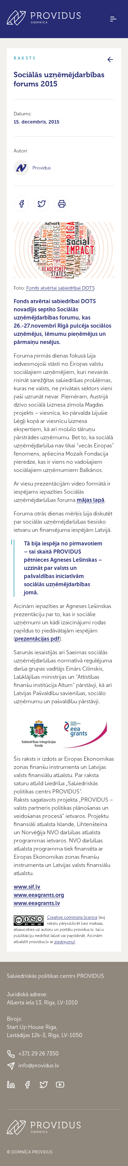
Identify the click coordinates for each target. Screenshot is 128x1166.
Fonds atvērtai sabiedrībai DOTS (60, 288)
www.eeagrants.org (39, 895)
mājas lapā (90, 500)
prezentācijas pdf (37, 639)
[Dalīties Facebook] (21, 204)
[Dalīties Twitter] (41, 204)
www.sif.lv (27, 887)
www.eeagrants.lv (37, 903)
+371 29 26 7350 (38, 1053)
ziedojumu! (64, 941)
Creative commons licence (72, 917)
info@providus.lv (38, 1065)
